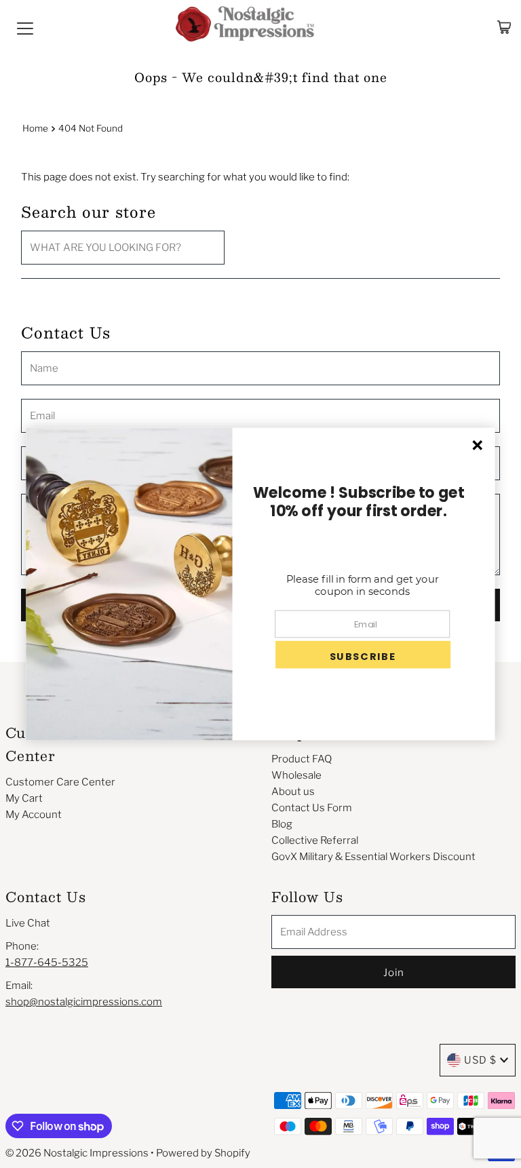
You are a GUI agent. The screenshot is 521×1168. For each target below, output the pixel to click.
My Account (33, 815)
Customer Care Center (60, 782)
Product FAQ (301, 759)
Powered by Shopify (203, 1153)
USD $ (480, 1060)
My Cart (24, 798)
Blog (281, 824)
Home (35, 128)
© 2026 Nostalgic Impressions (77, 1153)
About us (293, 791)
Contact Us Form (311, 808)
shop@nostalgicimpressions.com (83, 1002)
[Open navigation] (25, 27)
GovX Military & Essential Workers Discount (373, 857)
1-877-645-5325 (46, 962)
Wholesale (296, 775)
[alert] (260, 584)
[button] (362, 655)
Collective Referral (314, 840)
